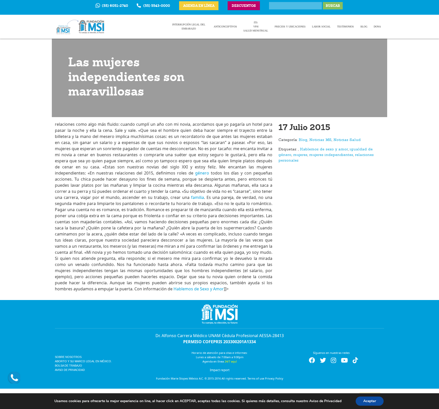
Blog (363, 26)
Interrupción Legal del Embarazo (188, 26)
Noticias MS (320, 140)
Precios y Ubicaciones (290, 26)
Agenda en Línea (198, 6)
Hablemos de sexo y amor (324, 149)
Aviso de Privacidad (70, 369)
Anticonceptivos (225, 26)
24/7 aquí (231, 361)
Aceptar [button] (369, 401)
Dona (377, 26)
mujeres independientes (331, 155)
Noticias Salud (347, 140)
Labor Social (321, 26)
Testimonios (345, 26)
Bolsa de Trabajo (68, 365)
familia (197, 197)
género (202, 173)
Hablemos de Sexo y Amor (199, 289)
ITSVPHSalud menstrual (255, 26)
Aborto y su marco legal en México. (83, 361)
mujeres (300, 155)
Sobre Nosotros (68, 356)
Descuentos (244, 6)
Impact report (219, 370)
